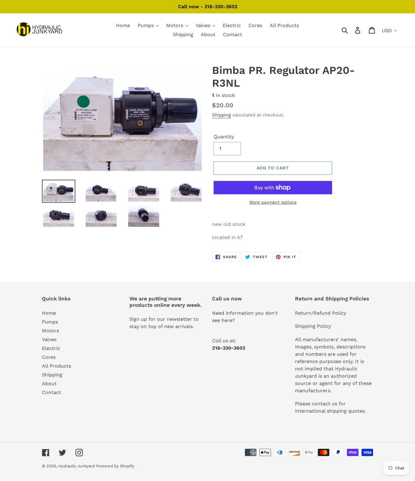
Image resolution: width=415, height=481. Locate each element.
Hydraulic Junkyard (77, 466)
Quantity (224, 137)
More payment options (273, 202)
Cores (49, 357)
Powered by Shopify (115, 466)
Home (49, 313)
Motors (50, 331)
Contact (51, 392)
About (49, 383)
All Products (56, 366)
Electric (51, 348)
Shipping (221, 115)
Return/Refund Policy (320, 313)
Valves (49, 339)
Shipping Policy (313, 326)
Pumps (50, 322)
